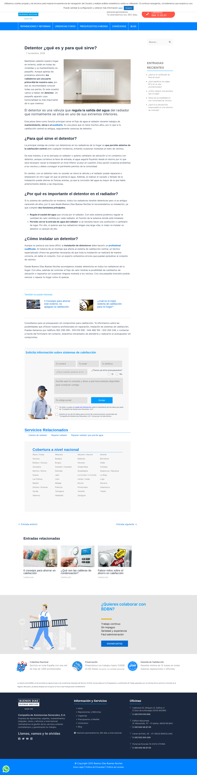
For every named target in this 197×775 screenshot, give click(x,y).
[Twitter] (23, 738)
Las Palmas (37, 479)
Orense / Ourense (40, 487)
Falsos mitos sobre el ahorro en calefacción (110, 572)
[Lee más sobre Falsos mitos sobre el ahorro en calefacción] (115, 557)
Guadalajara (83, 471)
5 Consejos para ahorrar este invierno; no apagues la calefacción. (57, 304)
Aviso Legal (78, 767)
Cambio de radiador (38, 435)
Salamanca (105, 487)
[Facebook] (19, 738)
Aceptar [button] (128, 8)
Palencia (58, 487)
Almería (103, 454)
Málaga (58, 483)
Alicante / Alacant (85, 454)
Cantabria (37, 467)
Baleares (81, 459)
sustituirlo (57, 125)
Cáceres (81, 463)
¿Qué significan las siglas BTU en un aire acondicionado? (159, 84)
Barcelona (104, 459)
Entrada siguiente (126, 524)
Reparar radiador (59, 435)
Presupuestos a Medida (94, 26)
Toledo (103, 491)
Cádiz (102, 463)
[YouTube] (27, 738)
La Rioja (103, 475)
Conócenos (119, 26)
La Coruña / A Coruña (87, 475)
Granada (58, 471)
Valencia (36, 495)
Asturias (36, 459)
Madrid (35, 483)
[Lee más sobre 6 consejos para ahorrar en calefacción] (40, 556)
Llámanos (159, 14)
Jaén (57, 475)
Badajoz (58, 459)
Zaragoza (82, 495)
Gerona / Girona (39, 471)
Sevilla (35, 491)
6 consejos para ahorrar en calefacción (39, 572)
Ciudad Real (83, 467)
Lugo (102, 479)
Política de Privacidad (95, 767)
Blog (133, 26)
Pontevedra (83, 487)
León (57, 479)
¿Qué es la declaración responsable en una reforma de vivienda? (160, 107)
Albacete (59, 454)
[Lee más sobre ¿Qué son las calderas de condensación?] (78, 556)
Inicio (80, 708)
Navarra (103, 483)
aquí (120, 8)
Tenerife (81, 491)
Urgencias (82, 716)
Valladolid (59, 495)
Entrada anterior (28, 524)
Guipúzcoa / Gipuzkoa (109, 471)
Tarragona (59, 491)
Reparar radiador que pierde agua (87, 435)
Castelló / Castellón (63, 467)
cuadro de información (83, 407)
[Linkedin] (31, 738)
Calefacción (28, 577)
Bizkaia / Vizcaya (40, 463)
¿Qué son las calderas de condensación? (76, 572)
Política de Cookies (115, 767)
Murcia (80, 483)
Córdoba (103, 467)
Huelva (36, 475)
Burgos (58, 463)
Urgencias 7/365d (65, 26)
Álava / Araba (38, 454)
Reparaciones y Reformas (35, 26)
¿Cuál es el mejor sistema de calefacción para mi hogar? (109, 304)
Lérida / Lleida (84, 479)
